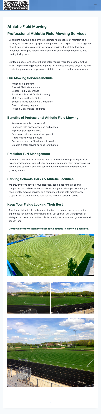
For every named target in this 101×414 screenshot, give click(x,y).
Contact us (15, 228)
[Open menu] (95, 5)
